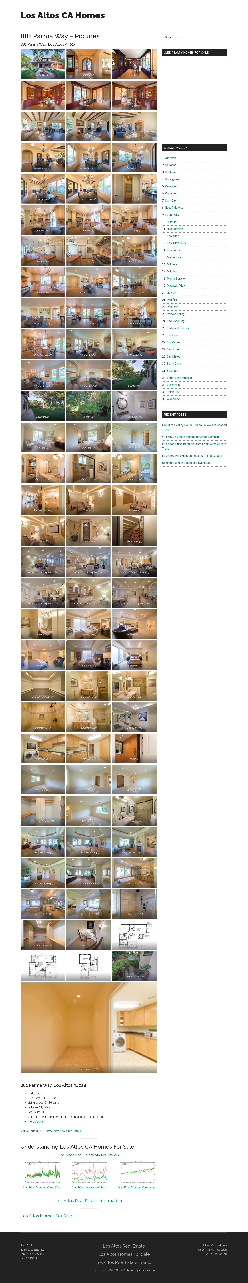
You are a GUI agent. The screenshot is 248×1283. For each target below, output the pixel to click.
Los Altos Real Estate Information (88, 1200)
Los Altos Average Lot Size (89, 1187)
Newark (171, 292)
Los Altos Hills (176, 243)
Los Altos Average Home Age (136, 1187)
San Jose (173, 349)
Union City (173, 392)
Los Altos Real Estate (124, 1246)
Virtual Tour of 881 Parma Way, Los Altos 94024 (51, 1131)
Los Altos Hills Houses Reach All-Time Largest (192, 455)
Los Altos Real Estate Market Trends (88, 1155)
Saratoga (172, 370)
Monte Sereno (176, 278)
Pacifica (172, 300)
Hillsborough (175, 229)
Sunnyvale (173, 385)
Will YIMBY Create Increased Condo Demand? (191, 437)
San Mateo (173, 356)
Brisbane (170, 172)
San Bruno (173, 335)
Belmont (170, 165)
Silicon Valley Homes (214, 1245)
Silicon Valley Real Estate (212, 1249)
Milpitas (172, 271)
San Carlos (173, 342)
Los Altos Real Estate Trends (123, 1262)
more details (36, 1121)
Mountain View (176, 285)
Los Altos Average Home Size (41, 1187)
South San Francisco (180, 378)
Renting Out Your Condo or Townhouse (186, 463)
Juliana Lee (99, 1270)
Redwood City (176, 321)
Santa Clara (174, 363)
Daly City (170, 200)
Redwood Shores (178, 328)
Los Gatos (173, 250)
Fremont (172, 222)
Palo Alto (172, 307)
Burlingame (172, 179)
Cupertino (171, 193)
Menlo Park (174, 257)
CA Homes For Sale (215, 1253)
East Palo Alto (174, 207)
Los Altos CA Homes (63, 15)
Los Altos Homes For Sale (46, 1215)
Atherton (170, 158)
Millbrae (172, 264)
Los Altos (173, 236)
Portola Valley (176, 314)
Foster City (172, 214)
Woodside (173, 399)
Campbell (171, 186)
